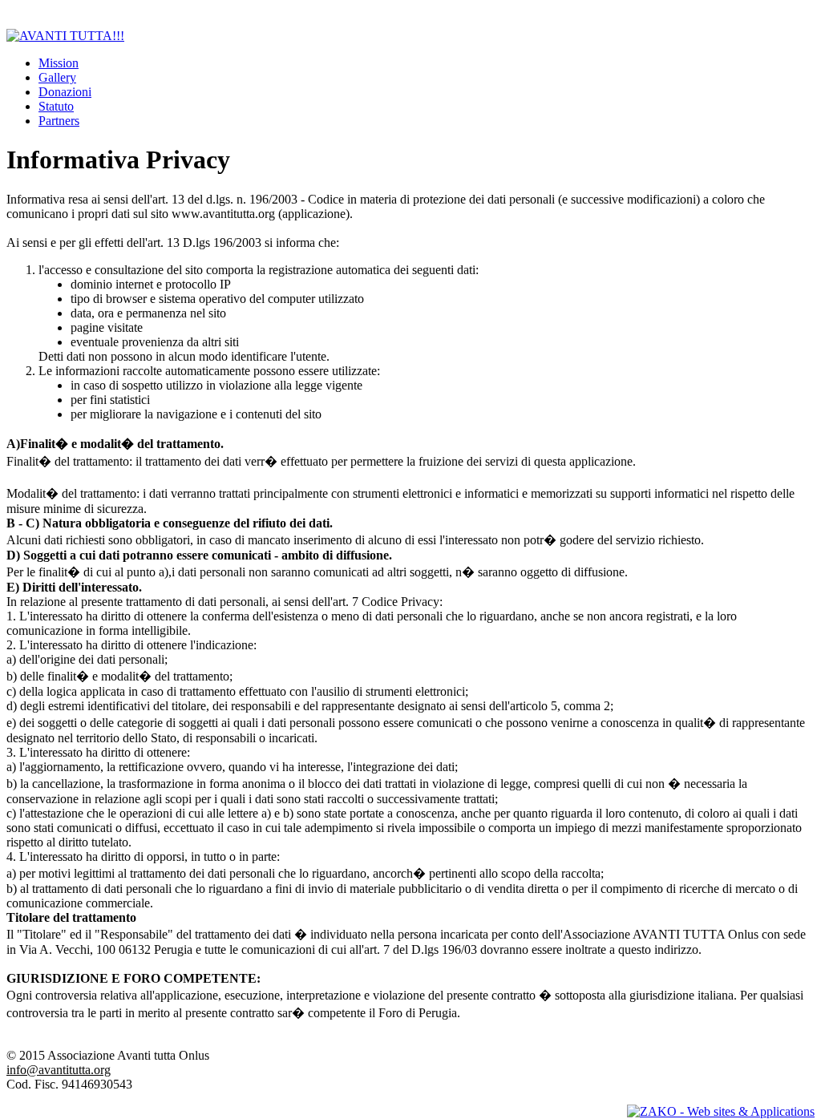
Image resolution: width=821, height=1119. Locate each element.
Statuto (56, 106)
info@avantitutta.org (58, 1070)
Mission (58, 63)
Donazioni (64, 92)
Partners (58, 120)
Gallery (57, 77)
